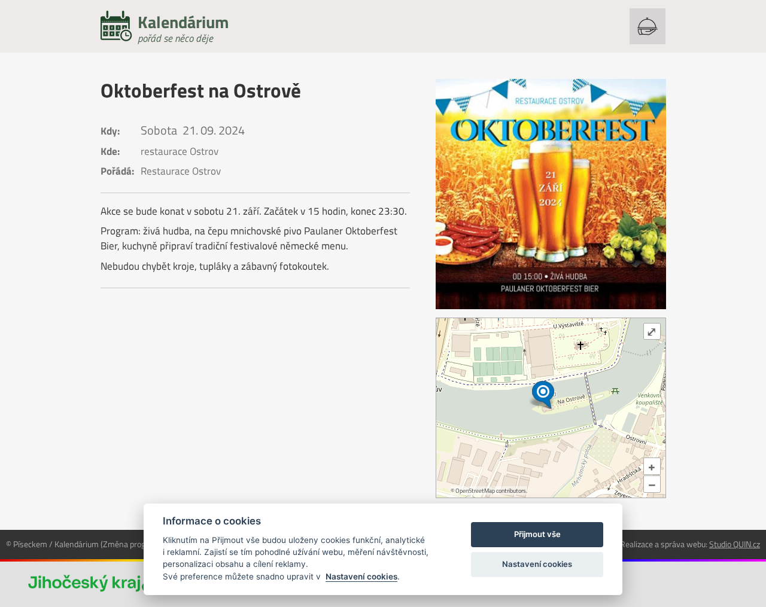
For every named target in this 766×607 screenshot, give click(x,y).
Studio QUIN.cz (734, 544)
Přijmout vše (537, 534)
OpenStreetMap (475, 490)
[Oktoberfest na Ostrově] (551, 194)
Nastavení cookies (361, 576)
